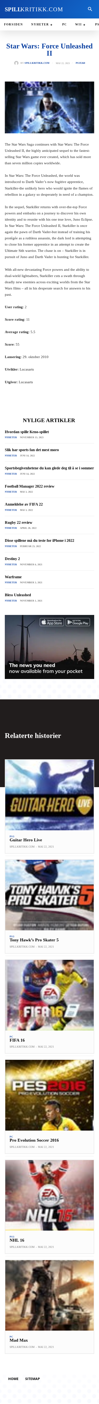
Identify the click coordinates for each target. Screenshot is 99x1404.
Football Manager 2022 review (30, 486)
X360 (82, 63)
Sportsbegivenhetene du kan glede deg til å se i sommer (49, 468)
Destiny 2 (12, 559)
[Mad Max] (49, 1295)
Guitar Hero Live (26, 840)
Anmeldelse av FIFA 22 (24, 504)
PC (11, 1037)
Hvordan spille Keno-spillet (27, 432)
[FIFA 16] (49, 995)
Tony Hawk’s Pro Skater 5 (34, 940)
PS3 (78, 63)
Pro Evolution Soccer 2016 (34, 1140)
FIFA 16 (17, 1040)
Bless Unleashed (18, 595)
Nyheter (11, 437)
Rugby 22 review (18, 522)
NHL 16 (17, 1240)
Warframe (13, 577)
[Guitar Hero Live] (49, 795)
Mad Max (19, 1340)
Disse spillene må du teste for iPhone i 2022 (39, 540)
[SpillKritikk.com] (17, 63)
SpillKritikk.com (37, 63)
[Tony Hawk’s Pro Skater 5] (49, 895)
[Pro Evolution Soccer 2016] (49, 1095)
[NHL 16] (49, 1195)
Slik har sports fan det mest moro (32, 450)
